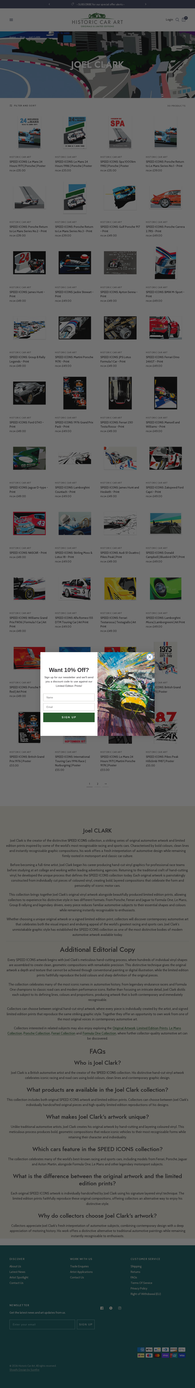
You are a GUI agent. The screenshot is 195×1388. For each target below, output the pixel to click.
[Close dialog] (149, 657)
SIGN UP (69, 717)
